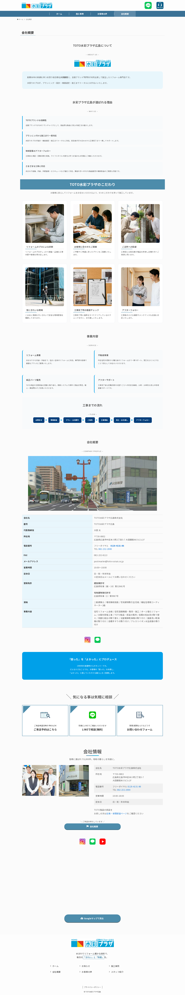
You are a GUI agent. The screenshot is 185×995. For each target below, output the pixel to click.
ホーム (55, 966)
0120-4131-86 (117, 545)
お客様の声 (87, 971)
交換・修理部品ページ (116, 813)
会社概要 (56, 971)
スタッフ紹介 (117, 971)
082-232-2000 (105, 548)
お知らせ (86, 966)
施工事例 (115, 966)
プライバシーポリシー (92, 987)
